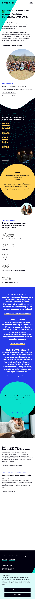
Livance (6, 133)
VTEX (5, 138)
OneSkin (6, 128)
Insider (5, 142)
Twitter (18, 556)
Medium (4, 556)
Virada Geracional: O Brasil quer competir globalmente (17, 89)
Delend (6, 124)
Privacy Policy (17, 594)
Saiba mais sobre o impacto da (17, 376)
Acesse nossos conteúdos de (12, 465)
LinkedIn (11, 556)
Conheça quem (17, 343)
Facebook (12, 559)
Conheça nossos (9, 491)
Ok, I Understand (17, 590)
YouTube (4, 559)
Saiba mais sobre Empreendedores (17, 313)
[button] (31, 3)
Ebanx (5, 147)
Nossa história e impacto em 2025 (12, 45)
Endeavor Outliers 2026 (8, 96)
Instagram (25, 556)
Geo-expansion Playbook (9, 92)
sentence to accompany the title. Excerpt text (14, 86)
